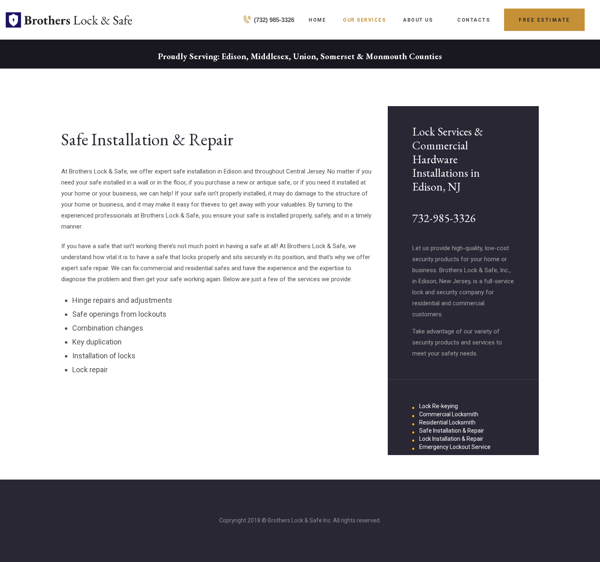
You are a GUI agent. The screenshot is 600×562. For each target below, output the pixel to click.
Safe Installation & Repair (451, 430)
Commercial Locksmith (448, 414)
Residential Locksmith (447, 422)
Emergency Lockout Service (455, 447)
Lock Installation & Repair (451, 438)
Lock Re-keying (438, 406)
